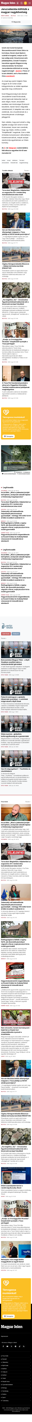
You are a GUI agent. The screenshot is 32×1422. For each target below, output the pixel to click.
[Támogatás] (25, 3)
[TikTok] (19, 1346)
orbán (3, 160)
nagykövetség (23, 162)
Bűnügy (4, 1388)
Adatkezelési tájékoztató (21, 1410)
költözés (14, 160)
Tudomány (5, 1400)
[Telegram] (15, 1346)
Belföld (13, 15)
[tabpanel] (16, 715)
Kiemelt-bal (14, 162)
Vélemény (5, 1362)
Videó (4, 1378)
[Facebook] (3, 1346)
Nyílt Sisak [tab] (5, 634)
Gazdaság (5, 1391)
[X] (11, 1346)
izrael (8, 160)
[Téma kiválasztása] (17, 3)
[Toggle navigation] (29, 3)
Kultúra (4, 1394)
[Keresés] (21, 3)
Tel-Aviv (21, 160)
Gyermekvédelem (7, 1384)
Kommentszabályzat (9, 1410)
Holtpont (4, 1372)
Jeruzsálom (5, 162)
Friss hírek (5, 1356)
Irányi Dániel (5, 15)
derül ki (18, 71)
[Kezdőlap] (8, 3)
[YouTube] (7, 1346)
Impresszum (4, 1336)
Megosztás (17, 22)
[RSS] (23, 1346)
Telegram (12, 148)
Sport (4, 1397)
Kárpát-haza (6, 1381)
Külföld (4, 1375)
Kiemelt (4, 1359)
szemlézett (10, 76)
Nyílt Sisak (5, 1365)
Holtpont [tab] (16, 634)
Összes (26, 170)
